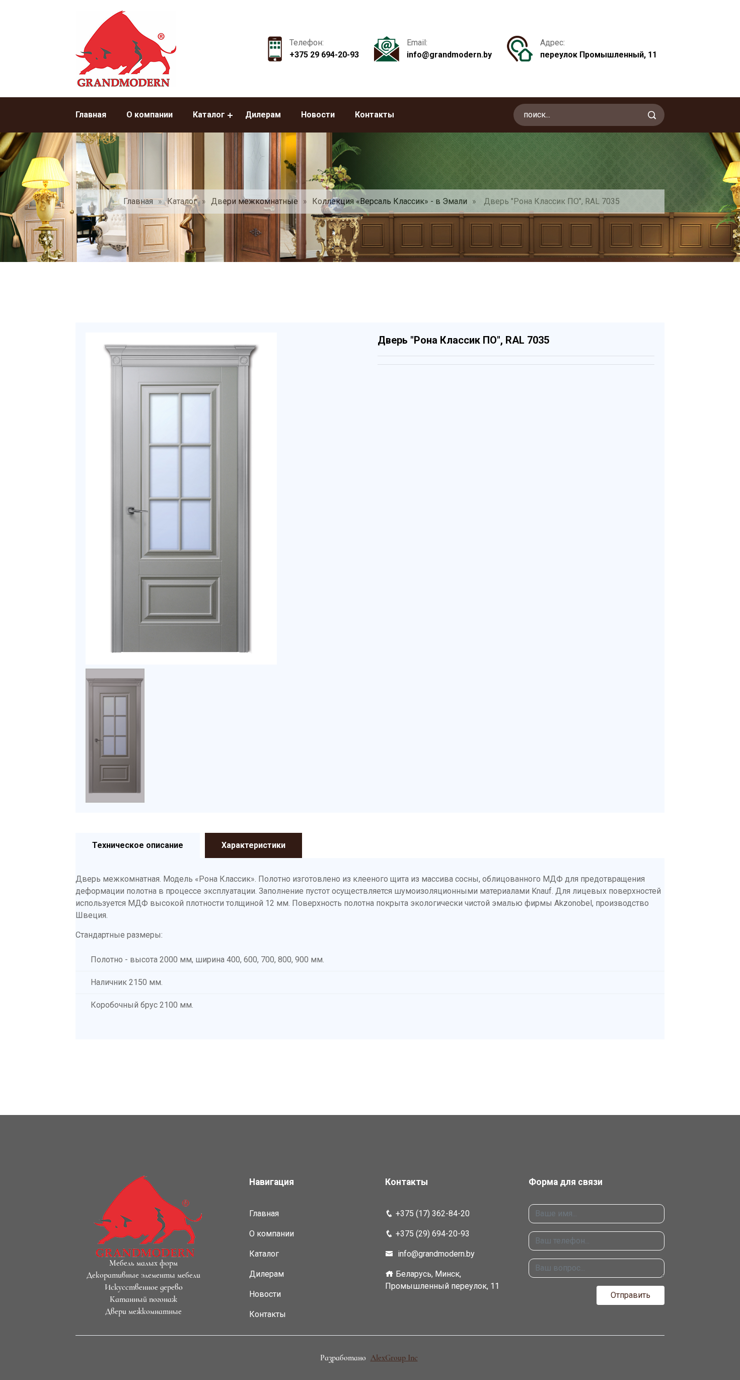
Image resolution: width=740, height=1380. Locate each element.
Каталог (209, 114)
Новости (318, 114)
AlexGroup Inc (394, 1358)
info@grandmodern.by (449, 54)
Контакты (374, 114)
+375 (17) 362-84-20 (433, 1213)
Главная (91, 114)
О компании (149, 114)
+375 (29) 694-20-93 (433, 1233)
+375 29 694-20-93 (324, 54)
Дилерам (263, 114)
